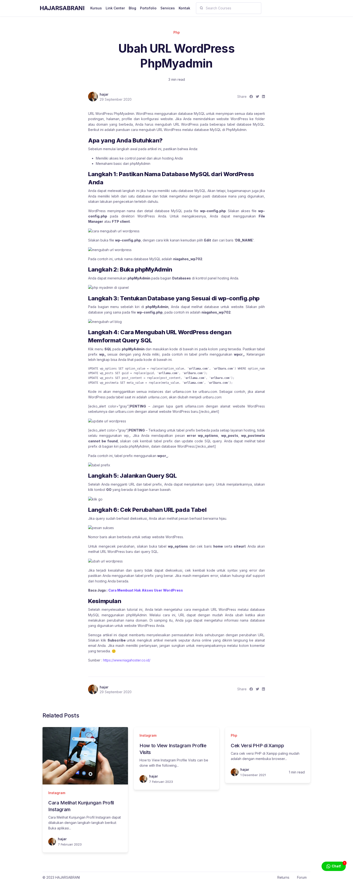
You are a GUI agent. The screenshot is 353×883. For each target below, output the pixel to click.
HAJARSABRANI (62, 8)
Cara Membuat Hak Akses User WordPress (145, 590)
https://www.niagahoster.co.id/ (126, 660)
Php (176, 32)
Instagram (56, 793)
